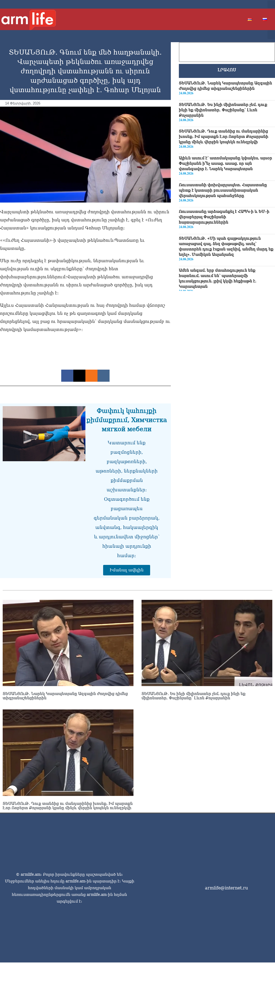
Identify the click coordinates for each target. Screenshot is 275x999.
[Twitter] (234, 4)
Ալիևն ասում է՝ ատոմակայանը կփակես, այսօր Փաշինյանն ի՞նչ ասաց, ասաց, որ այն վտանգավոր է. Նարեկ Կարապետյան (225, 163)
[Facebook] (226, 4)
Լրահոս (227, 69)
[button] (271, 4)
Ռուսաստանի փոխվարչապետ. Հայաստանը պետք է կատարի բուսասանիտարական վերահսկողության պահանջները (223, 190)
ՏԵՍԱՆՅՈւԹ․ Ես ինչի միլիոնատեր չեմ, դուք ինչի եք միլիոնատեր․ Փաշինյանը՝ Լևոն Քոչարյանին (223, 109)
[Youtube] (243, 4)
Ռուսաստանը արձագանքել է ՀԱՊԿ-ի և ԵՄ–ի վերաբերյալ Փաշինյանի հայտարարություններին (224, 216)
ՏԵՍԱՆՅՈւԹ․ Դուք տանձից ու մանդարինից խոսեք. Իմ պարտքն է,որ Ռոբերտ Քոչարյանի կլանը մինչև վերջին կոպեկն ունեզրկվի (223, 136)
